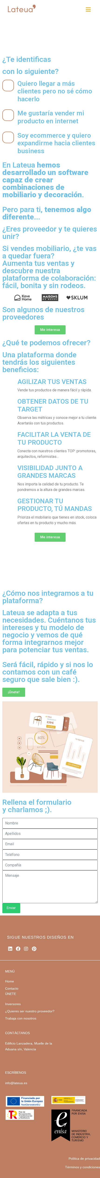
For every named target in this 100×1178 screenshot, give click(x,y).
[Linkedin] (10, 949)
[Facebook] (18, 949)
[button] (4, 297)
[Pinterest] (34, 949)
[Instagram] (26, 949)
